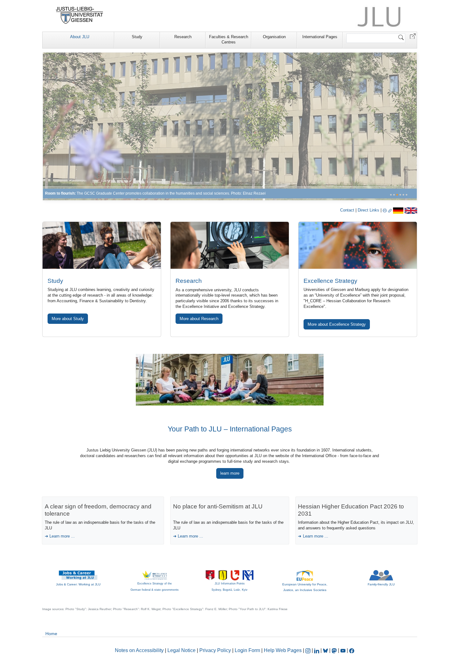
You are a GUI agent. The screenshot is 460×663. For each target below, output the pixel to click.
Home (51, 633)
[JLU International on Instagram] (308, 650)
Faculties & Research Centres (228, 39)
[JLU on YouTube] (343, 650)
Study (137, 36)
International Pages (319, 36)
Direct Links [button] (369, 210)
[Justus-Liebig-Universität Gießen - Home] (79, 15)
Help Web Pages (283, 650)
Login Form (247, 650)
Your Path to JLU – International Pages (230, 429)
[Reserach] (230, 126)
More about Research (199, 318)
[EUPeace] (305, 575)
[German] (398, 210)
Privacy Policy (215, 650)
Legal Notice (181, 650)
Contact (347, 210)
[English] (411, 210)
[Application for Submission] (102, 245)
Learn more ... (62, 536)
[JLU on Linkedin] (317, 650)
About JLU (79, 36)
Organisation (274, 36)
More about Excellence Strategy (337, 324)
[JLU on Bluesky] (326, 650)
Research (183, 36)
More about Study (68, 318)
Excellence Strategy (330, 281)
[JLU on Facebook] (351, 650)
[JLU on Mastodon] (335, 650)
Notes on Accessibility (140, 650)
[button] (413, 35)
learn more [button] (229, 473)
